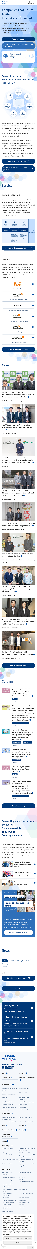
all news (17, 988)
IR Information (7, 1084)
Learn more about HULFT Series (17, 349)
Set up (31, 1247)
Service (4, 1141)
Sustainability (6, 1113)
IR (4, 965)
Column (22, 1125)
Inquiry (21, 1130)
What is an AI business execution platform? (15, 169)
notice (27, 961)
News (3, 1125)
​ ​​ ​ (15, 57)
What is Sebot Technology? (17, 161)
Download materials (9, 1130)
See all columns (17, 806)
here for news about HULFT (17, 978)
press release (15, 961)
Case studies (6, 1078)
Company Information (27, 1078)
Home (4, 1073)
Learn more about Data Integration (17, 248)
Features (22, 1073)
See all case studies (17, 665)
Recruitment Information (6, 1135)
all (5, 961)
